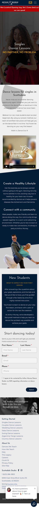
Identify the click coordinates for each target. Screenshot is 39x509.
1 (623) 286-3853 (8, 474)
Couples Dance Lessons (12, 425)
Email (5, 356)
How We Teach (8, 449)
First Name (7, 345)
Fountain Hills (12, 484)
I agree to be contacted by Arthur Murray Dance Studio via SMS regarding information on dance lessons (19, 381)
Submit (31, 390)
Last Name (25, 345)
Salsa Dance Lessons (10, 430)
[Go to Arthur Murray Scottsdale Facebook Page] (18, 470)
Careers (5, 457)
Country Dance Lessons (12, 439)
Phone (5, 366)
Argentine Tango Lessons (12, 436)
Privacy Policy (7, 463)
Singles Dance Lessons (11, 422)
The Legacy (6, 455)
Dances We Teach (9, 447)
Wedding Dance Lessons (12, 428)
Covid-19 (5, 460)
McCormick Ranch (8, 486)
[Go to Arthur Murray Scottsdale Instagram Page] (21, 470)
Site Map (5, 466)
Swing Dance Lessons (11, 433)
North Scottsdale (20, 486)
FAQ (3, 452)
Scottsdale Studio (9, 470)
